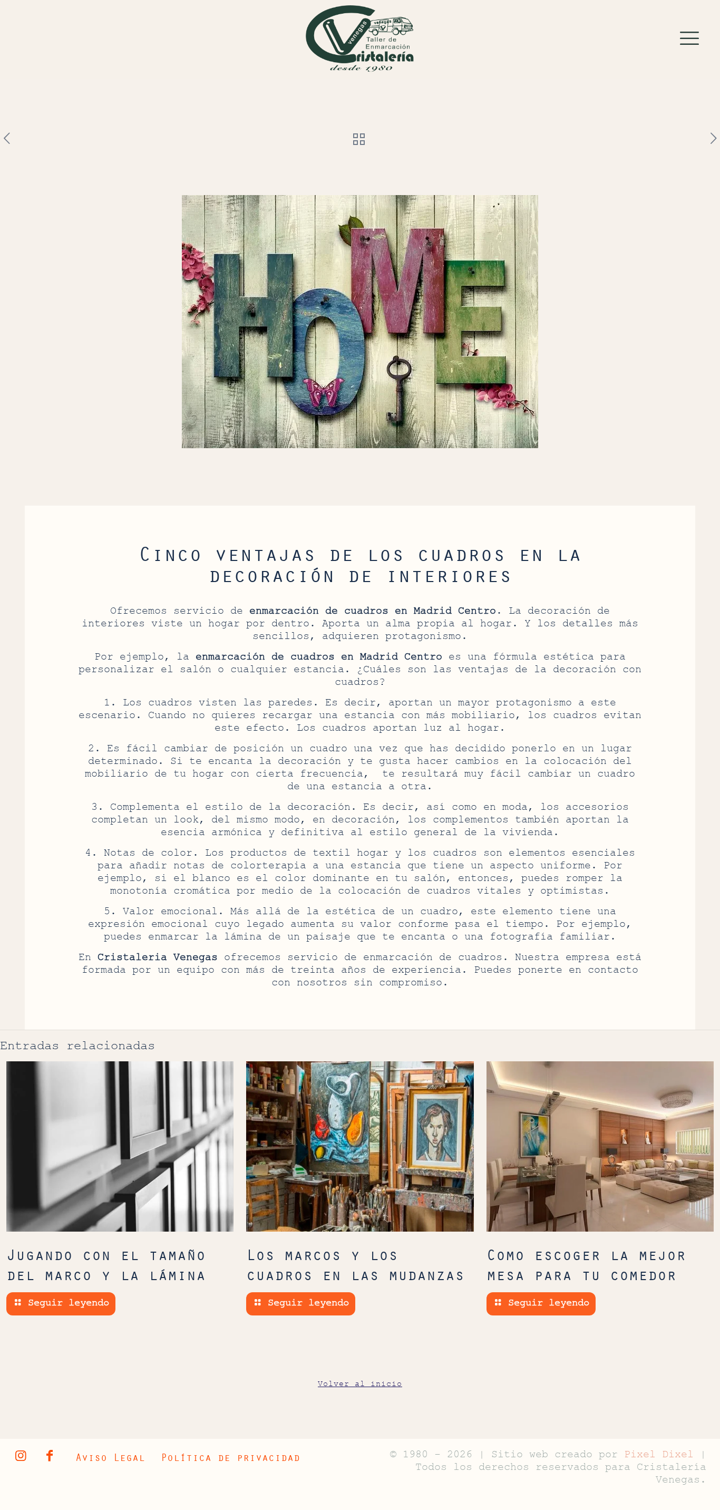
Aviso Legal (110, 1457)
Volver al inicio (360, 1384)
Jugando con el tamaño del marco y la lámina (106, 1264)
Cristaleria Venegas (158, 958)
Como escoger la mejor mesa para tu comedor (586, 1264)
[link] (360, 39)
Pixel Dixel (662, 1456)
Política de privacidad (230, 1457)
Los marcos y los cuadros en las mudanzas (355, 1264)
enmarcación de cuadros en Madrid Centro (372, 612)
